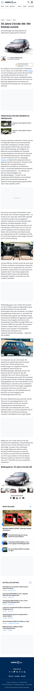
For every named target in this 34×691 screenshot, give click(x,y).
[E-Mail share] (23, 498)
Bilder (25, 6)
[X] (12, 672)
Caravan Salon (12, 590)
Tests (6, 6)
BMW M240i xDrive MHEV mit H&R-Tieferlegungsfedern (13, 627)
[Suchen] (28, 2)
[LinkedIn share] (17, 498)
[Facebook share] (11, 498)
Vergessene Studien (13, 623)
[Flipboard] (14, 672)
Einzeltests (11, 597)
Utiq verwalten (28, 684)
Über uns (11, 676)
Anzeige (10, 630)
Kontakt (23, 676)
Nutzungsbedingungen (18, 684)
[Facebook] (9, 672)
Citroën (9, 20)
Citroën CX (4, 160)
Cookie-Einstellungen (7, 684)
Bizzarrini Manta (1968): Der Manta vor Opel (16, 621)
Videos (20, 6)
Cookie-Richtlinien (22, 682)
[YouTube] (22, 672)
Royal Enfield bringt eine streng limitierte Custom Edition (15, 615)
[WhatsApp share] (20, 498)
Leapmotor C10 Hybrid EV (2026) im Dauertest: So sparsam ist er (17, 608)
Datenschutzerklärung (12, 682)
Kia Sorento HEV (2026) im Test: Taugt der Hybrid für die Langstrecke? (15, 594)
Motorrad (10, 618)
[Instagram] (19, 672)
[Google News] (17, 672)
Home (2, 20)
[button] (3, 490)
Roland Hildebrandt (16, 58)
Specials (12, 6)
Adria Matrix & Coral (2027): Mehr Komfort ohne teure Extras (15, 587)
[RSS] (24, 672)
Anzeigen (17, 676)
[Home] (11, 2)
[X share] (14, 498)
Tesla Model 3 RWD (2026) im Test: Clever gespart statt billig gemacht (15, 601)
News (2, 6)
